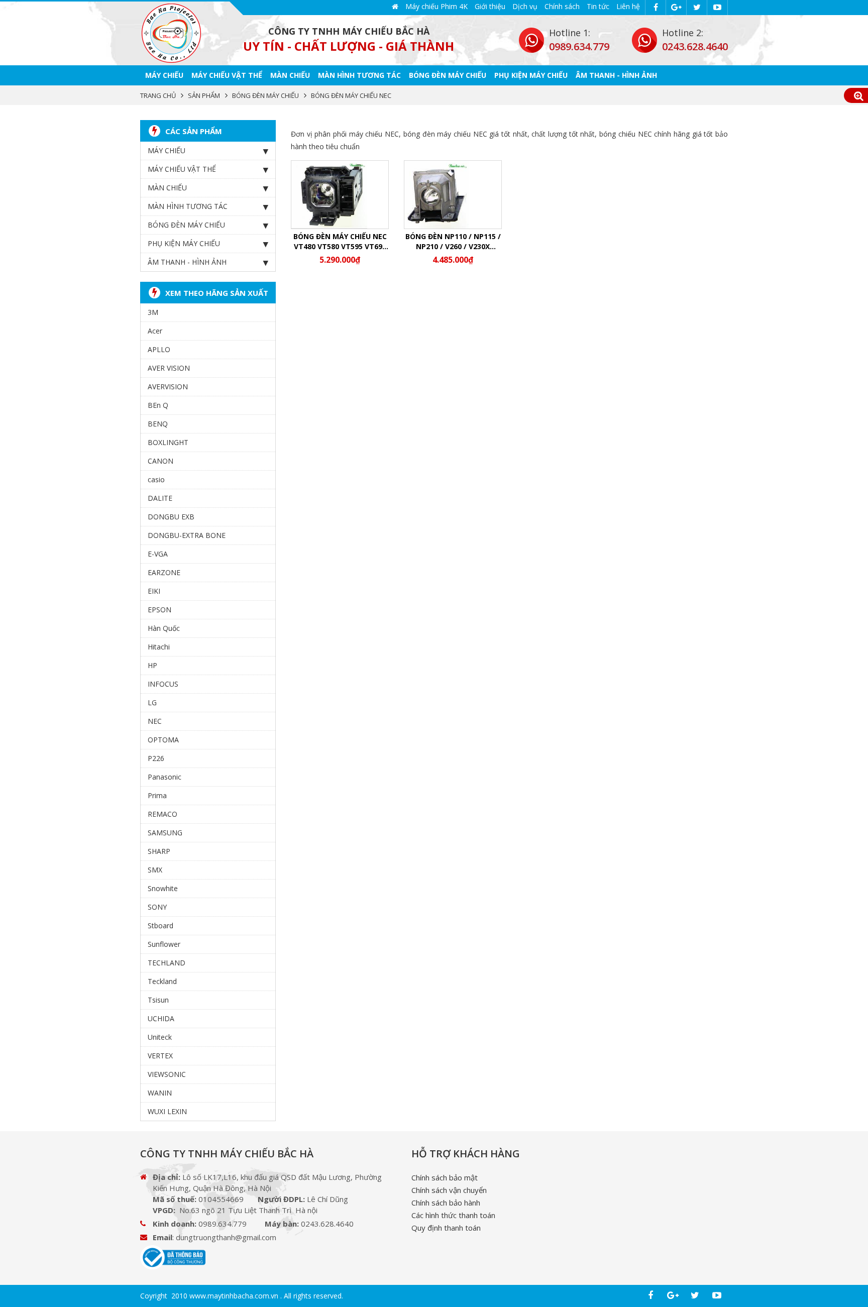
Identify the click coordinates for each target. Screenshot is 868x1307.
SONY (157, 907)
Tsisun (158, 1000)
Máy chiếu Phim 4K (436, 6)
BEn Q (158, 405)
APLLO (159, 349)
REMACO (162, 814)
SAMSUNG (165, 832)
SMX (155, 870)
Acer (155, 331)
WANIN (160, 1093)
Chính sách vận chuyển (449, 1190)
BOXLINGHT (168, 442)
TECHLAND (166, 962)
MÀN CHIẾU (290, 75)
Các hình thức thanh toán (453, 1215)
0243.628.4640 (695, 46)
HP (152, 665)
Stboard (160, 925)
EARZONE (164, 572)
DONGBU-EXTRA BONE (187, 535)
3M (153, 312)
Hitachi (159, 646)
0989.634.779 (579, 46)
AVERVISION (168, 386)
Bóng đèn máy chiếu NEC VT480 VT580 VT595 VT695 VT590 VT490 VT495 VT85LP (339, 242)
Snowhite (163, 888)
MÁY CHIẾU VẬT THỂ (226, 75)
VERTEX (160, 1055)
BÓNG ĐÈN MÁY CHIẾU (447, 75)
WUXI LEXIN (167, 1111)
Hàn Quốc (164, 628)
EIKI (154, 591)
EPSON (159, 609)
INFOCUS (163, 684)
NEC (155, 721)
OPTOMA (163, 739)
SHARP (159, 851)
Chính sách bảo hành (445, 1202)
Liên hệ (628, 6)
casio (156, 479)
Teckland (162, 981)
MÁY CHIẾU (164, 75)
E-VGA (158, 554)
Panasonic (164, 777)
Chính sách (562, 6)
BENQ (158, 423)
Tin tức (598, 6)
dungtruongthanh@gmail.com (226, 1237)
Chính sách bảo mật (444, 1177)
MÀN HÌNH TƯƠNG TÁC (359, 75)
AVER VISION (169, 368)
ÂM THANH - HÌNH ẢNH (616, 75)
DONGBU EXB (171, 516)
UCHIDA (161, 1018)
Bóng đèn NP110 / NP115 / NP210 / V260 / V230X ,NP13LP (453, 242)
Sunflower (164, 944)
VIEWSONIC (167, 1074)
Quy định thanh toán (446, 1228)
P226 (156, 758)
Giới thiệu (490, 6)
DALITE (160, 498)
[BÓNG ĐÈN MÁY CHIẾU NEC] (171, 33)
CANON (160, 461)
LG (152, 702)
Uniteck (160, 1037)
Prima (157, 795)
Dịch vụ (524, 6)
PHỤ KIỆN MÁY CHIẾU (531, 75)
